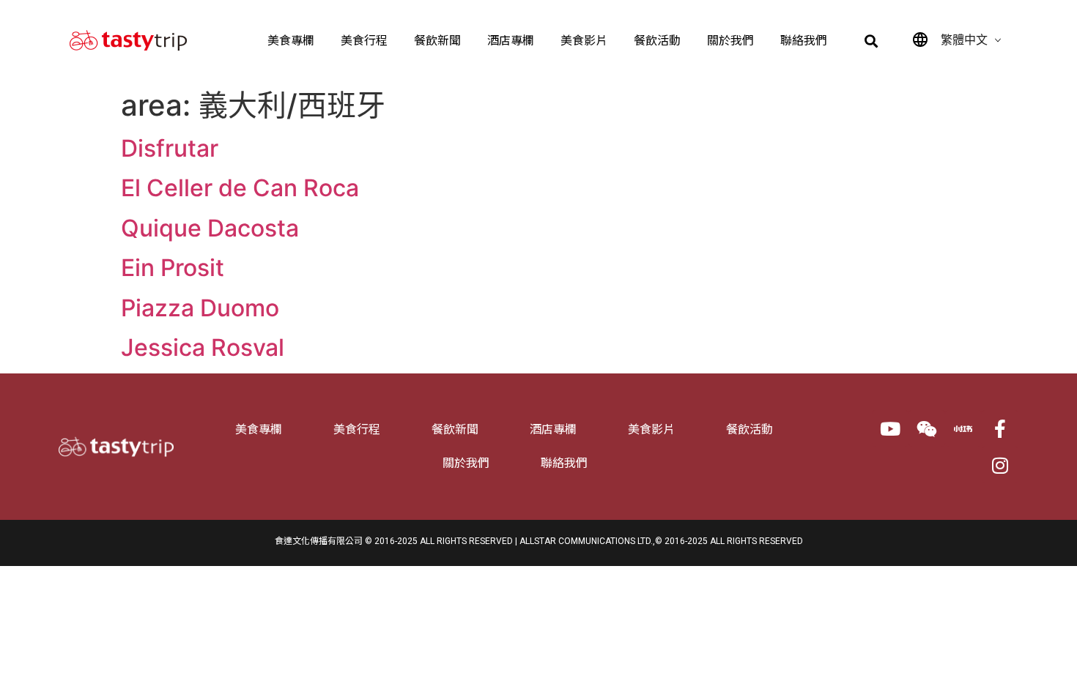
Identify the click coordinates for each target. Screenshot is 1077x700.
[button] (871, 41)
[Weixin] (926, 428)
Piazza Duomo (200, 308)
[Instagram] (1000, 465)
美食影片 (583, 40)
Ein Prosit (172, 267)
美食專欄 (290, 40)
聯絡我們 (803, 40)
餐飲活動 (657, 40)
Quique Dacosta (210, 228)
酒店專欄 (510, 40)
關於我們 (730, 40)
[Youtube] (890, 428)
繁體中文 (964, 39)
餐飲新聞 (437, 40)
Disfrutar (169, 148)
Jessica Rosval (202, 347)
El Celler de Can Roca (240, 188)
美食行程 (364, 40)
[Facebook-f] (1000, 428)
